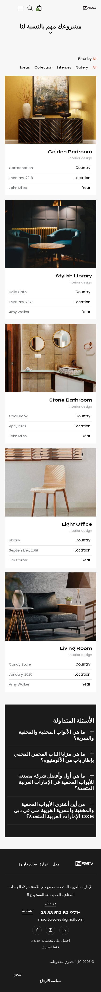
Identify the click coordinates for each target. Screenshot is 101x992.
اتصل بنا (27, 910)
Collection (43, 67)
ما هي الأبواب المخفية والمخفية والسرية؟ (56, 735)
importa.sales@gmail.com (60, 919)
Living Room (76, 648)
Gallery (82, 67)
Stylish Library (74, 276)
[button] (50, 735)
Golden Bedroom (70, 152)
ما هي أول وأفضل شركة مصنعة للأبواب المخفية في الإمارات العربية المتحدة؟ (56, 782)
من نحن (50, 902)
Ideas (25, 67)
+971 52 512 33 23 (60, 912)
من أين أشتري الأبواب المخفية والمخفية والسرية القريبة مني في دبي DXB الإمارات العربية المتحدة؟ (54, 810)
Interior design (80, 158)
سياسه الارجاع (50, 980)
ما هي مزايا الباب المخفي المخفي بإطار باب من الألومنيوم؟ (54, 757)
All (94, 67)
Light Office (77, 524)
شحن (18, 974)
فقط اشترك (50, 947)
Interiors (64, 67)
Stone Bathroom (70, 400)
